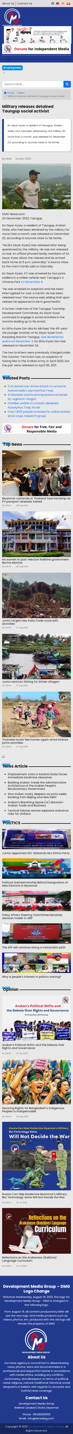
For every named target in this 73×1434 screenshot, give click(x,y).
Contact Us (24, 3)
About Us (8, 3)
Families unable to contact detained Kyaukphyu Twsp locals (33, 405)
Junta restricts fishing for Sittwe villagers (32, 72)
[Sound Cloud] (62, 3)
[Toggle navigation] (8, 59)
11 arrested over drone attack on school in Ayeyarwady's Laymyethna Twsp (37, 388)
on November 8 (32, 282)
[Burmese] (68, 3)
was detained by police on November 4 (33, 339)
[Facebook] (53, 3)
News (21, 92)
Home (10, 92)
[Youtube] (57, 3)
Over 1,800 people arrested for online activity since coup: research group (39, 414)
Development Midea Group (46, 1426)
